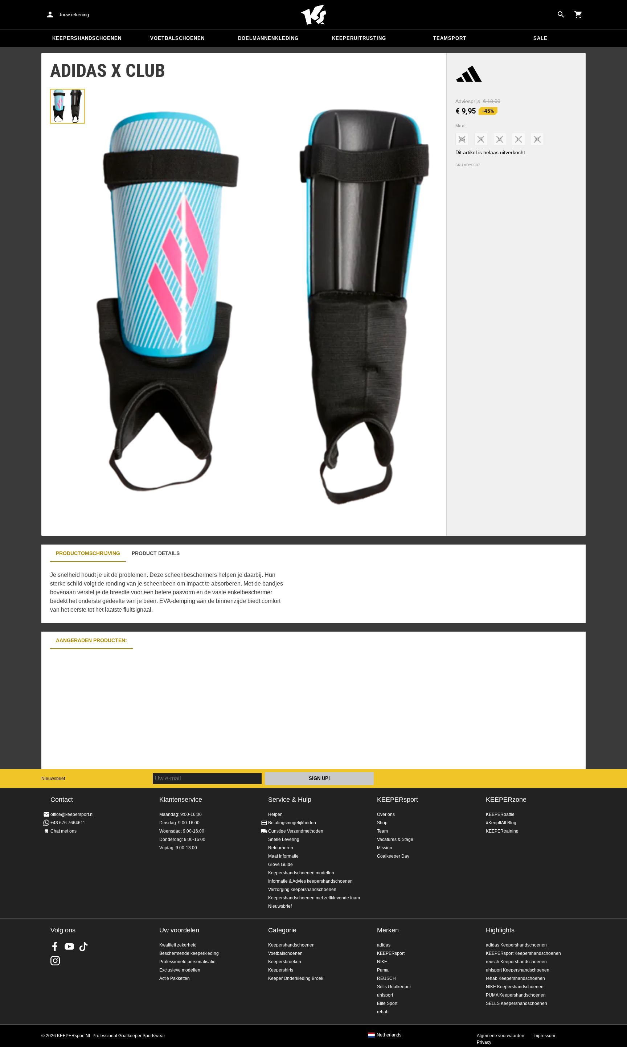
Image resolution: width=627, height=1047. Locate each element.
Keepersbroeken (284, 961)
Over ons (386, 814)
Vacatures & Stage (395, 839)
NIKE (382, 961)
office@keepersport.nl (72, 814)
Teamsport (449, 38)
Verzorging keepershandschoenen (302, 889)
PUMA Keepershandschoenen (516, 995)
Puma (383, 970)
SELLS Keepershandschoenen (516, 1003)
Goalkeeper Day (393, 856)
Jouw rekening (74, 14)
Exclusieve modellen (179, 970)
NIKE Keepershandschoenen (515, 986)
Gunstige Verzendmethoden (295, 831)
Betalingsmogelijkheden (292, 822)
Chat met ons (63, 831)
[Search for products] (561, 14)
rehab (383, 1011)
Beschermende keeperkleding (189, 953)
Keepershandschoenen (87, 38)
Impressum (544, 1035)
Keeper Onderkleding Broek (295, 978)
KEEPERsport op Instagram (55, 960)
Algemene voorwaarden (500, 1035)
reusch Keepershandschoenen (516, 961)
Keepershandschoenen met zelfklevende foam (314, 897)
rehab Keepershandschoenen (515, 978)
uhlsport (385, 995)
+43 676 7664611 (67, 822)
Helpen (275, 814)
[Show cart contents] (578, 14)
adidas (383, 945)
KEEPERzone (506, 799)
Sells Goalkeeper (394, 986)
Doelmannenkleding (268, 38)
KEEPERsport (397, 799)
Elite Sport (387, 1003)
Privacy (484, 1042)
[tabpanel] (168, 592)
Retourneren (280, 847)
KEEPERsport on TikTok (83, 946)
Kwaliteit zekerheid (178, 945)
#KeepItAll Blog (501, 822)
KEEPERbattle (500, 814)
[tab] (67, 106)
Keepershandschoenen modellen (301, 872)
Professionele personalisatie (187, 961)
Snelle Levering (283, 839)
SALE (540, 38)
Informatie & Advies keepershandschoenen (310, 881)
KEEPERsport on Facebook (55, 946)
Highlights (500, 930)
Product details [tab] (156, 553)
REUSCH (386, 978)
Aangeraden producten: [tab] (91, 640)
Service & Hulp (289, 799)
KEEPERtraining (502, 831)
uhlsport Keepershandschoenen (517, 970)
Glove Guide (280, 864)
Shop (382, 822)
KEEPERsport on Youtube (69, 946)
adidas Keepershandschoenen (516, 945)
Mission (384, 847)
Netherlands (389, 1035)
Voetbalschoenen (177, 38)
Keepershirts (280, 970)
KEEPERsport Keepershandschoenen (523, 953)
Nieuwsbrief (53, 778)
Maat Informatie (283, 856)
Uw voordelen (179, 930)
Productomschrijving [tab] (88, 553)
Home (313, 15)
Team (382, 831)
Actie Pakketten (174, 978)
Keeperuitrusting (359, 38)
